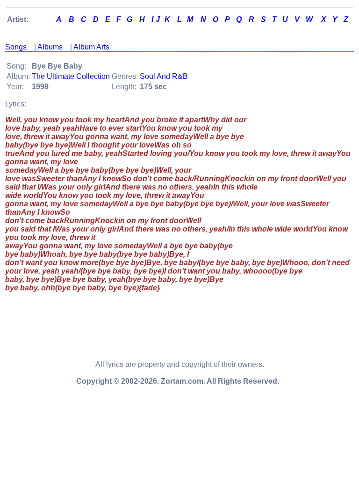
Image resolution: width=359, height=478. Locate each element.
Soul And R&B (164, 76)
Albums (50, 47)
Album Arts (91, 47)
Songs (16, 47)
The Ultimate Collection (71, 76)
